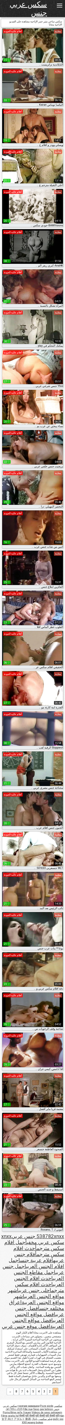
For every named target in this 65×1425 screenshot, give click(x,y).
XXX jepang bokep (32, 1422)
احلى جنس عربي (35, 1290)
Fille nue (28, 1409)
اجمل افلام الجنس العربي (36, 1263)
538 (40, 1236)
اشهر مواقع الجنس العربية (39, 1299)
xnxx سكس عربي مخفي (32, 1239)
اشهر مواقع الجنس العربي (36, 1293)
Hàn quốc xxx (58, 1417)
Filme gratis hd (10, 1415)
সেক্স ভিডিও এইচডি (14, 1409)
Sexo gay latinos (43, 1409)
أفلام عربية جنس (36, 1260)
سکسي (58, 1406)
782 (49, 1236)
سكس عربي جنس (28, 8)
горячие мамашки (29, 1406)
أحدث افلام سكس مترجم (38, 1251)
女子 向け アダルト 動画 (16, 1419)
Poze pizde (46, 1406)
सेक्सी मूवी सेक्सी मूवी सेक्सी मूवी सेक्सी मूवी (39, 1415)
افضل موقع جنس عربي (26, 1326)
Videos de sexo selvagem (47, 1412)
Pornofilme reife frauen (17, 1412)
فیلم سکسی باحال (41, 1419)
